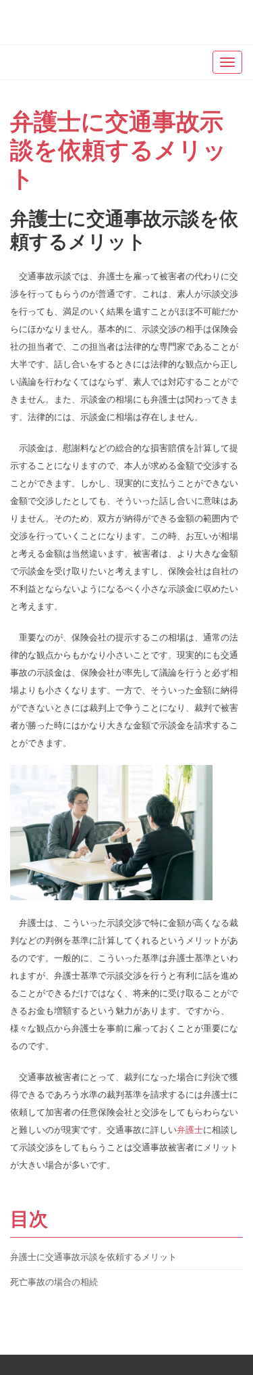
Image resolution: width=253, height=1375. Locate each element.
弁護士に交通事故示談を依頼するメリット (118, 149)
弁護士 (190, 1129)
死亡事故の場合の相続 (54, 1282)
